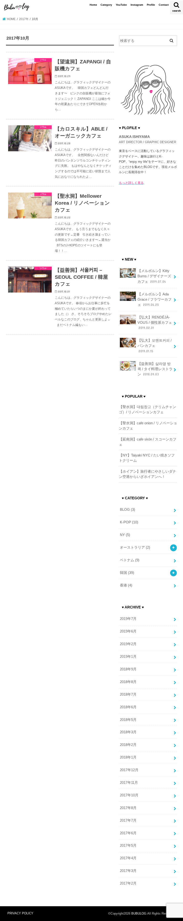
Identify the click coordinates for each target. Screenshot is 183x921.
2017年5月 (128, 845)
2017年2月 (128, 883)
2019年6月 (128, 631)
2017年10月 (129, 795)
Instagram (137, 4)
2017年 (24, 19)
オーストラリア (135, 547)
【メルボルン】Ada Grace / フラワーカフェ (154, 299)
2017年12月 (129, 770)
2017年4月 (128, 858)
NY (125, 535)
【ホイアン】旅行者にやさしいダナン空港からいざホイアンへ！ (147, 474)
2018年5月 (128, 720)
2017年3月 (128, 871)
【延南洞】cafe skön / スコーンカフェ (147, 441)
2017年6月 (128, 833)
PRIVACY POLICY (20, 913)
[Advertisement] (148, 219)
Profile (151, 4)
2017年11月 (129, 782)
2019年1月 (128, 656)
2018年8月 (128, 682)
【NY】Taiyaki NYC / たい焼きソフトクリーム (147, 457)
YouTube (121, 4)
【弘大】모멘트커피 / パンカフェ (154, 346)
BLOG (127, 509)
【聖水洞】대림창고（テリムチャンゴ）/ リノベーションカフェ (147, 409)
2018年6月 (128, 707)
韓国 (127, 573)
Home (93, 4)
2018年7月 (128, 694)
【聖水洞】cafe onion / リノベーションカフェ (148, 425)
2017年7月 (128, 820)
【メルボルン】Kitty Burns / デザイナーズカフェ (154, 276)
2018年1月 (128, 757)
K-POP (129, 522)
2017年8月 (128, 808)
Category (106, 4)
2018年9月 (128, 669)
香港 (126, 585)
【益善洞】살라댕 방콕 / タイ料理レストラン (155, 369)
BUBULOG (138, 913)
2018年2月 (128, 745)
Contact (164, 4)
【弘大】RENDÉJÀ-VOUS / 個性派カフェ (154, 322)
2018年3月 (128, 732)
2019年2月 (128, 644)
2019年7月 (128, 619)
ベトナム (129, 560)
